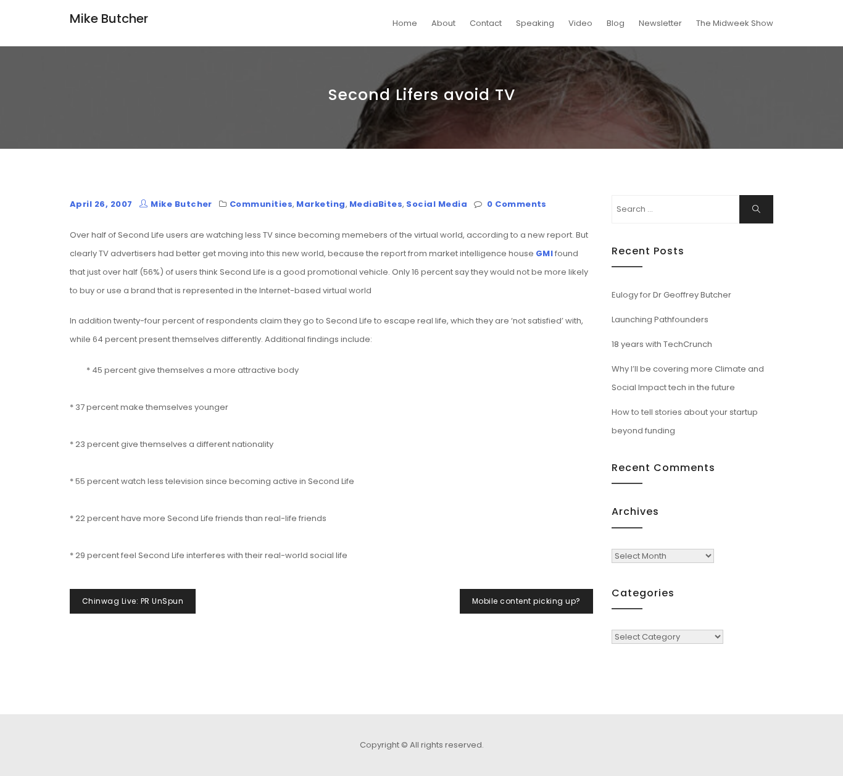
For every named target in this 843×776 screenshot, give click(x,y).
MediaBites (376, 204)
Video (580, 23)
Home (404, 23)
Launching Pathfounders (660, 319)
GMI (544, 253)
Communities (261, 204)
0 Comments (517, 204)
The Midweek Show (734, 23)
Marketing (320, 204)
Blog (616, 23)
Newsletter (660, 23)
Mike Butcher (109, 18)
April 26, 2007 (101, 204)
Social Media (436, 204)
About (443, 23)
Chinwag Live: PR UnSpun (132, 601)
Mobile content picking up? (526, 601)
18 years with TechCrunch (662, 344)
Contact (486, 23)
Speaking (535, 23)
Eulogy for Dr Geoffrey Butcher (671, 295)
